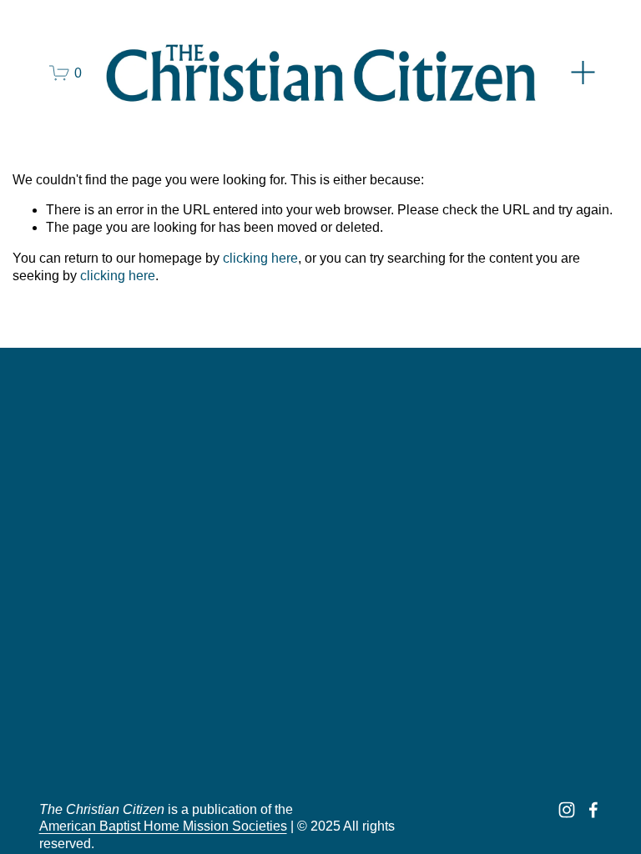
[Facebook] (593, 809)
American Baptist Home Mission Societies (163, 826)
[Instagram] (566, 809)
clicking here (260, 258)
